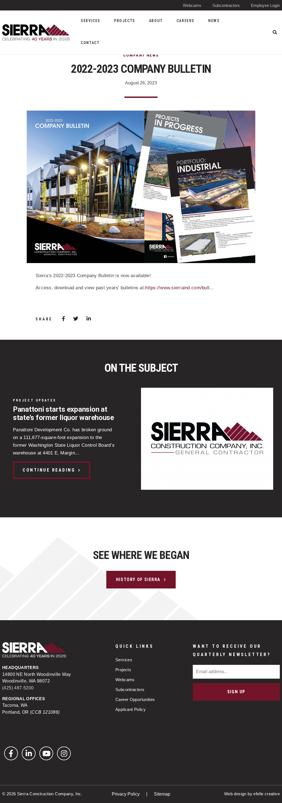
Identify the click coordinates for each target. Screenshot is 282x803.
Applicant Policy (130, 709)
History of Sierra (138, 579)
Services (123, 659)
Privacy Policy (126, 794)
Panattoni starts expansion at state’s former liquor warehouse (63, 413)
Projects (123, 669)
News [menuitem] (213, 20)
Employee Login (265, 5)
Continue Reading (49, 470)
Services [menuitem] (90, 20)
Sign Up (236, 691)
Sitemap (162, 794)
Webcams (192, 5)
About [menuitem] (156, 20)
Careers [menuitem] (185, 20)
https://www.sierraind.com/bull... (179, 287)
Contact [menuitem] (90, 43)
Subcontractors (226, 5)
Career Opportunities (135, 699)
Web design (235, 793)
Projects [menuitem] (124, 20)
